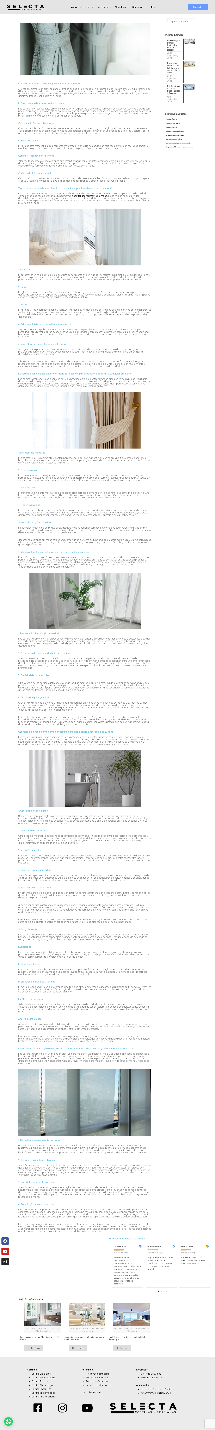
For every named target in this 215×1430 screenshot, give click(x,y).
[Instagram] (5, 1261)
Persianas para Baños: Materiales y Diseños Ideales (40, 1338)
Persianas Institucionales (99, 1385)
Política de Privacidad (91, 1392)
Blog (152, 7)
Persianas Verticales (97, 1381)
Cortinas (85, 7)
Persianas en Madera (97, 1373)
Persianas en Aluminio (97, 1377)
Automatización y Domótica (156, 1392)
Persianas (102, 7)
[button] (112, 1265)
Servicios (137, 7)
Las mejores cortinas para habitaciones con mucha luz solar (84, 1338)
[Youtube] (5, 1251)
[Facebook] (5, 1241)
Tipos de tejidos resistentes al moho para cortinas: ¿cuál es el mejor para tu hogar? (65, 188)
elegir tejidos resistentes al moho (89, 195)
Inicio (74, 7)
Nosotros (120, 7)
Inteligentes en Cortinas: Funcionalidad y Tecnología (128, 1338)
